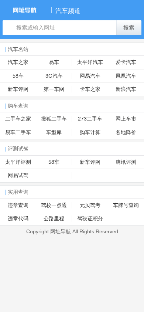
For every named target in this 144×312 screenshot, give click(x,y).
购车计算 (90, 132)
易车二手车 (18, 132)
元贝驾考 (90, 205)
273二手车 (90, 119)
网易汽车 (90, 76)
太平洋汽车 (90, 62)
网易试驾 (18, 175)
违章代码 (18, 218)
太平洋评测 (18, 162)
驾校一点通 (54, 205)
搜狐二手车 (54, 119)
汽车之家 (18, 62)
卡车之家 (90, 89)
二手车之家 (18, 119)
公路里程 (54, 218)
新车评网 (18, 89)
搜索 (128, 28)
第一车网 (54, 89)
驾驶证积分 (90, 218)
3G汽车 (54, 76)
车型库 (54, 132)
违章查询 (18, 205)
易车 (54, 62)
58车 (18, 76)
